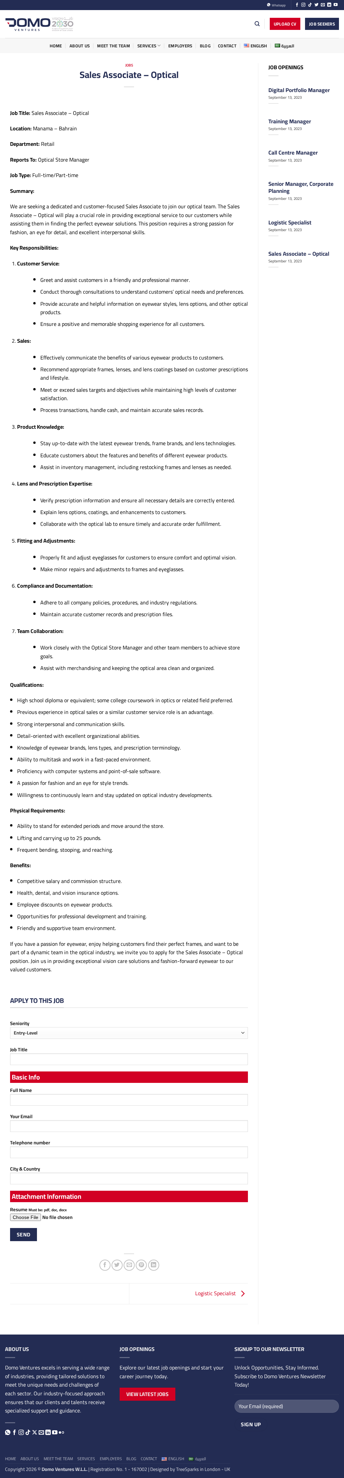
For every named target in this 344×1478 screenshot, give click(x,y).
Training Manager (289, 121)
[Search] (257, 23)
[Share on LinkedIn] (153, 1265)
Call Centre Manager (293, 152)
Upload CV (285, 24)
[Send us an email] (323, 5)
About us (80, 46)
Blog (205, 46)
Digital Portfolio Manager (299, 90)
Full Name (21, 1090)
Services (146, 46)
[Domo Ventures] (39, 24)
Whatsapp (278, 5)
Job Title (19, 1050)
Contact (227, 46)
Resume (38, 1210)
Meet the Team (113, 46)
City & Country (25, 1169)
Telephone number (30, 1143)
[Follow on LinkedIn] (329, 5)
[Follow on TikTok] (310, 5)
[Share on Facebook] (105, 1265)
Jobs (129, 65)
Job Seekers (322, 24)
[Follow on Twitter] (316, 5)
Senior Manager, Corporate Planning (301, 187)
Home (56, 46)
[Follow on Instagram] (303, 5)
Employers (180, 46)
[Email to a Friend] (129, 1265)
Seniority (19, 1023)
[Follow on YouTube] (336, 5)
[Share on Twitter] (117, 1265)
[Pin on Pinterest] (141, 1265)
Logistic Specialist (216, 1293)
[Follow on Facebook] (297, 5)
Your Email (21, 1116)
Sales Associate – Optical (298, 253)
